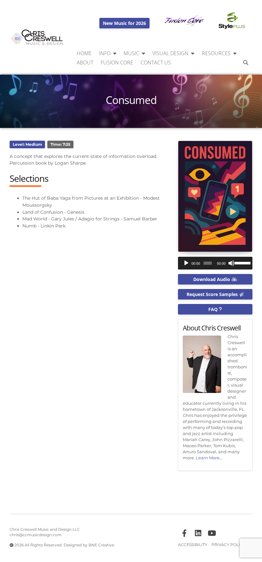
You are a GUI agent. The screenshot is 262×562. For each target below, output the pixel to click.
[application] (215, 263)
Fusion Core (117, 62)
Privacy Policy (228, 545)
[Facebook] (184, 533)
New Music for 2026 (124, 23)
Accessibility (192, 545)
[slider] (242, 262)
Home (84, 53)
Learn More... (209, 457)
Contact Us (156, 62)
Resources (216, 53)
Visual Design (170, 53)
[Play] (186, 263)
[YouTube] (211, 533)
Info (105, 53)
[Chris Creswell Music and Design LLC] (36, 37)
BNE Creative (101, 545)
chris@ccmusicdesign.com (36, 535)
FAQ (213, 309)
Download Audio (212, 279)
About (85, 62)
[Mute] (231, 263)
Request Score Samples (213, 294)
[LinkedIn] (198, 533)
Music (131, 53)
